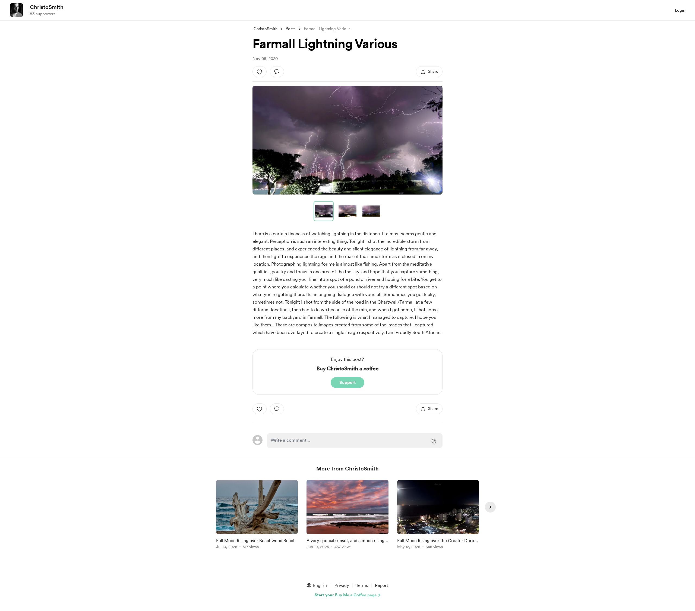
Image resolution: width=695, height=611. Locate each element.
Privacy (341, 585)
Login (680, 10)
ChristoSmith (47, 7)
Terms (362, 585)
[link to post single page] (257, 515)
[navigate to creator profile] (16, 10)
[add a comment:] (277, 71)
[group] (257, 515)
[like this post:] (259, 71)
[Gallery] (347, 140)
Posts (291, 28)
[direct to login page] (355, 440)
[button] (347, 140)
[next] (490, 507)
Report (381, 585)
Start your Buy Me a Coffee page (346, 595)
